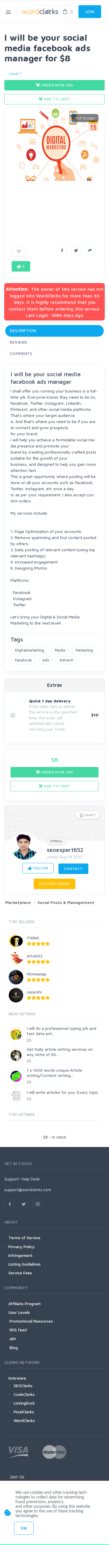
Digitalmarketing (29, 650)
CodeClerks (24, 1394)
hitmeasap (37, 973)
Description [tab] (23, 330)
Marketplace (18, 902)
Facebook (23, 660)
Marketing (84, 650)
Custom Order (54, 884)
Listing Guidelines (24, 1264)
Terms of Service (24, 1237)
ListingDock (24, 1403)
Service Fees (20, 1272)
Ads (45, 660)
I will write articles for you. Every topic (62, 1092)
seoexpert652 (65, 849)
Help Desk (31, 1178)
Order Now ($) (57, 85)
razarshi (34, 991)
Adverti (66, 660)
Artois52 (34, 955)
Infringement (20, 1255)
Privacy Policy (21, 1246)
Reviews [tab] (18, 342)
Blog (13, 1347)
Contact (73, 868)
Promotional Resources (30, 1321)
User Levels (19, 1312)
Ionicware (17, 1377)
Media (60, 650)
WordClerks (24, 1420)
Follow (40, 868)
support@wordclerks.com (27, 1189)
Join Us (17, 1476)
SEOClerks (23, 1385)
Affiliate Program (24, 1303)
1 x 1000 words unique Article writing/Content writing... (54, 1073)
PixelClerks (24, 1411)
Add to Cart (56, 99)
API (12, 1338)
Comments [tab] (21, 353)
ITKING (33, 937)
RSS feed (17, 1329)
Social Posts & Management (65, 902)
